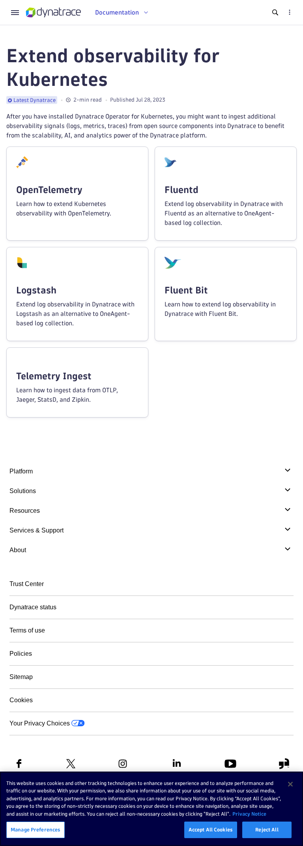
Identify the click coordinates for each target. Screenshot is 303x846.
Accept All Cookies (211, 829)
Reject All (266, 829)
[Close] (290, 784)
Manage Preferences (35, 829)
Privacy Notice (249, 813)
